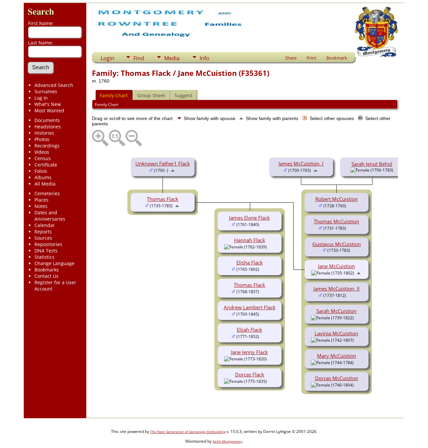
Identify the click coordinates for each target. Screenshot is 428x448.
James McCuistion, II (336, 288)
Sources (43, 238)
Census (42, 158)
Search (41, 11)
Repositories (48, 244)
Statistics (44, 257)
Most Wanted (49, 110)
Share (291, 58)
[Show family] (350, 205)
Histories (44, 133)
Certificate (45, 164)
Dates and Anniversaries (49, 215)
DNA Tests (46, 250)
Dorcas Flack (249, 374)
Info (204, 58)
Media (172, 58)
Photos (41, 139)
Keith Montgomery (227, 441)
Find (138, 58)
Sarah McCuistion (336, 311)
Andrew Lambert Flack (250, 307)
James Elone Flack (249, 217)
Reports (43, 231)
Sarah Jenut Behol (371, 163)
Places (41, 200)
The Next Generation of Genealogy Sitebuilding (187, 431)
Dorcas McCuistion (336, 378)
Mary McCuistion (336, 355)
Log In (41, 98)
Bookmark (336, 58)
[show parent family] (173, 169)
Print (311, 58)
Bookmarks (46, 269)
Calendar (44, 225)
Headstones (47, 126)
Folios (40, 171)
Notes (40, 206)
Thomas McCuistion (336, 221)
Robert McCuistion (336, 199)
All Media (45, 184)
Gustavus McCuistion (336, 244)
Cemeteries (47, 193)
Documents (47, 120)
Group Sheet (151, 95)
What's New (47, 104)
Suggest (183, 95)
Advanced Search (53, 85)
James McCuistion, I (301, 163)
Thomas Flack (162, 199)
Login (107, 58)
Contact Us (46, 276)
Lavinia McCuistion (336, 333)
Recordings (47, 145)
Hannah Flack (249, 240)
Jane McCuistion (336, 266)
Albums (42, 177)
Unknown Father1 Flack (162, 163)
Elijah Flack (249, 329)
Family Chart (114, 95)
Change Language (54, 263)
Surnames (45, 91)
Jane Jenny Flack (249, 352)
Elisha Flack (249, 262)
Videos (41, 152)
